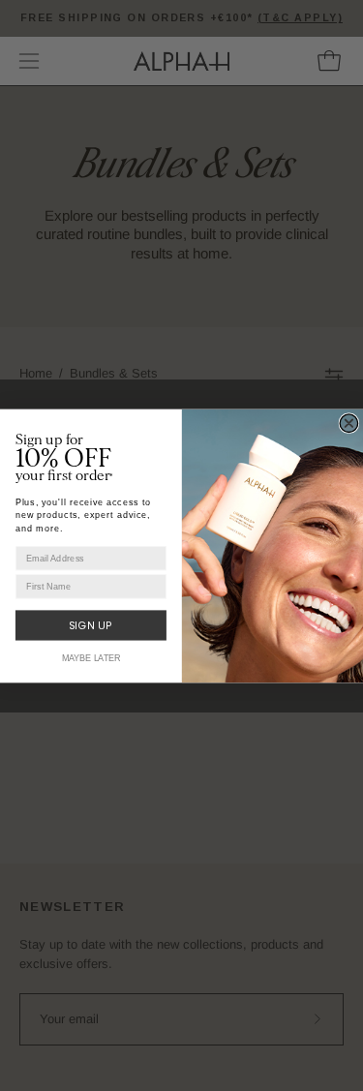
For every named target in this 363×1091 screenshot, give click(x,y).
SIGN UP (91, 625)
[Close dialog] (349, 422)
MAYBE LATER (91, 658)
